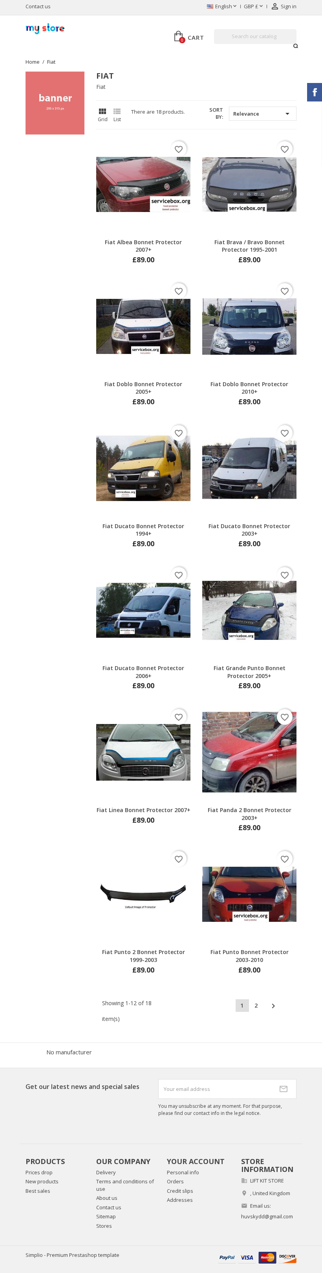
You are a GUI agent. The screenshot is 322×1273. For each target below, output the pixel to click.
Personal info (183, 1172)
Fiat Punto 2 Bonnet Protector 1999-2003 (143, 956)
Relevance (263, 113)
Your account (196, 1161)
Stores (104, 1225)
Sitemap (106, 1216)
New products (42, 1181)
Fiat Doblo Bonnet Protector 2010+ (249, 388)
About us (106, 1197)
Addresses (180, 1199)
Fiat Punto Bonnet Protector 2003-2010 (249, 956)
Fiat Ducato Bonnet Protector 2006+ (143, 672)
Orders (175, 1181)
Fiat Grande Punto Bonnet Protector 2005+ (249, 672)
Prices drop (39, 1172)
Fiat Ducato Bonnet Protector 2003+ (249, 530)
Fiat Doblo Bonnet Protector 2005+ (143, 388)
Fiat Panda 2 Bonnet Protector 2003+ (249, 814)
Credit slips (180, 1190)
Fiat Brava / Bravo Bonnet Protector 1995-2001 (249, 246)
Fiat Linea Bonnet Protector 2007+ (143, 810)
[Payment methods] (257, 1257)
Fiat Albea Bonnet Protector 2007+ (143, 246)
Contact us (38, 6)
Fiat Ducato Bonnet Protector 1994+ (143, 530)
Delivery (106, 1172)
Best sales (38, 1190)
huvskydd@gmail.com (267, 1216)
